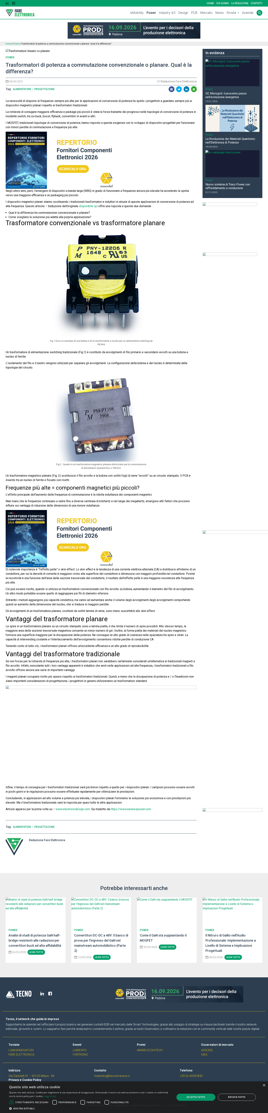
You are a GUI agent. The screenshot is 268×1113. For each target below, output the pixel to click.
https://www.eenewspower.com (131, 809)
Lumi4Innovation (21, 1050)
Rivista (231, 13)
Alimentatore (22, 89)
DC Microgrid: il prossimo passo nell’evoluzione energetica (226, 95)
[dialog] (134, 1097)
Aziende (247, 13)
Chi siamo (222, 3)
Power (151, 13)
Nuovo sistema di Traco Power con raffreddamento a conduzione (227, 186)
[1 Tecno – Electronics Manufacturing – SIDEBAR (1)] (232, 833)
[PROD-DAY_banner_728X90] (134, 30)
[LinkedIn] (7, 3)
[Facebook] (13, 3)
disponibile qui (88, 206)
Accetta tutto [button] (196, 1097)
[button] (89, 1108)
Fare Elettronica (21, 1054)
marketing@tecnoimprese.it (112, 1076)
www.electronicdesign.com (73, 809)
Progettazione (44, 89)
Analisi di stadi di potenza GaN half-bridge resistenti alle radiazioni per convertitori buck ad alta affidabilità (35, 940)
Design (183, 13)
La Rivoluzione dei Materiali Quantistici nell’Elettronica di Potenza (230, 140)
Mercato (206, 13)
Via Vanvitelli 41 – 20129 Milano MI (32, 1076)
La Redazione (239, 3)
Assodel (207, 1050)
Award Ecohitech (149, 1050)
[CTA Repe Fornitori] (101, 160)
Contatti (256, 3)
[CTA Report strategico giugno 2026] (101, 735)
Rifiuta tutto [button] (236, 1097)
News (219, 13)
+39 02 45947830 (191, 1076)
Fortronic (80, 1054)
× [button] (264, 1085)
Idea (204, 1054)
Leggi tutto (36, 952)
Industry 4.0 (167, 13)
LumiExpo (80, 1050)
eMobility (137, 13)
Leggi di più (50, 1096)
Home (210, 3)
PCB (194, 13)
